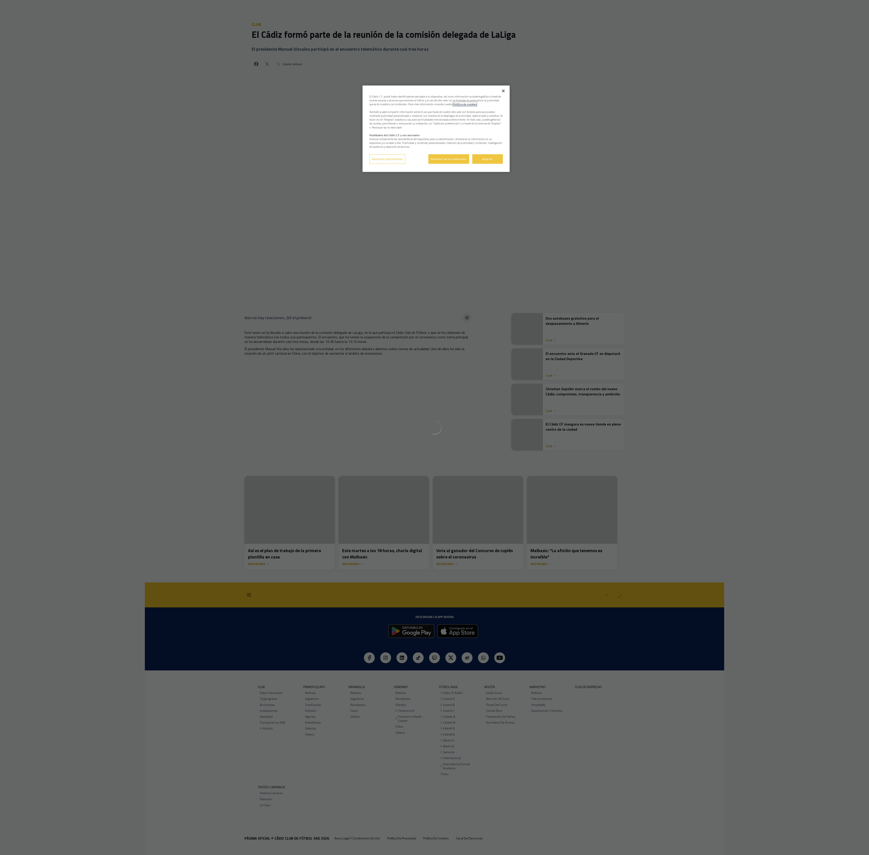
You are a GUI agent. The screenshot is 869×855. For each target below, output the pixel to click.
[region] (436, 129)
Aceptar (487, 159)
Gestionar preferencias (387, 159)
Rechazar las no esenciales (449, 159)
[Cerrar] (503, 91)
